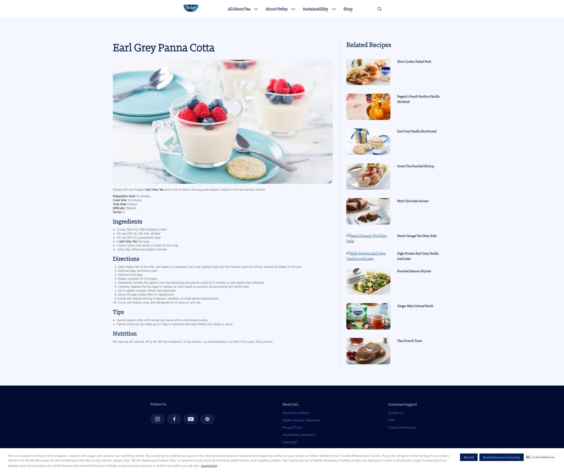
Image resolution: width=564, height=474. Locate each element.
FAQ (391, 420)
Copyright (290, 442)
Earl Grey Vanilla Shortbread (416, 131)
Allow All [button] (469, 457)
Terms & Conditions (296, 413)
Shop (347, 8)
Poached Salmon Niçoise (414, 271)
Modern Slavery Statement (301, 420)
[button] (540, 457)
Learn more (209, 466)
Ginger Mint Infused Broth (415, 306)
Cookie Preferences (402, 427)
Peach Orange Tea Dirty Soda (417, 236)
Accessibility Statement (299, 435)
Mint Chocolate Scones (413, 201)
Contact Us (396, 413)
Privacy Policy (292, 427)
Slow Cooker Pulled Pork (414, 62)
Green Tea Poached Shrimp (415, 166)
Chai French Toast (409, 341)
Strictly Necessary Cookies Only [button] (501, 457)
